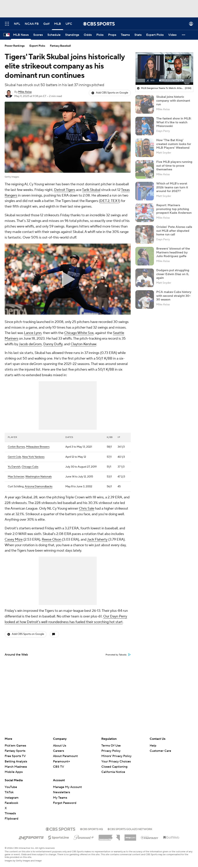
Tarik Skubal (91, 190)
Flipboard (11, 819)
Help (153, 746)
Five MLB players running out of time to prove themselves (174, 165)
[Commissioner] (109, 836)
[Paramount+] (84, 837)
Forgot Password (64, 803)
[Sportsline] (58, 837)
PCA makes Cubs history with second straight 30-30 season (173, 295)
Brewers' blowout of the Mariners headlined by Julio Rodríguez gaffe (173, 252)
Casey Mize (14, 539)
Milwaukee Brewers (38, 447)
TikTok (9, 792)
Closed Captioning (114, 767)
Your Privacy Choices (116, 761)
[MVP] (130, 836)
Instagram (12, 798)
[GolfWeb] (171, 838)
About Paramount (65, 756)
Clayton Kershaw (83, 344)
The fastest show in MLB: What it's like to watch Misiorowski (173, 122)
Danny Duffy (52, 344)
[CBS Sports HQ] (91, 829)
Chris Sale (86, 508)
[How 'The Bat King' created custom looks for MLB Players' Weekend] (144, 147)
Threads (10, 813)
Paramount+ (61, 761)
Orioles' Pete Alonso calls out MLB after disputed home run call (174, 230)
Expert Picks (37, 46)
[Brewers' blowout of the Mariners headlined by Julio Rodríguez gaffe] (144, 256)
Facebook (11, 803)
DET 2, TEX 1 (109, 201)
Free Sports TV (15, 756)
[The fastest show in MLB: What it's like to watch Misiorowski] (144, 126)
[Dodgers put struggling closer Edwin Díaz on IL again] (144, 278)
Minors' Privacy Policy (116, 756)
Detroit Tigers (64, 190)
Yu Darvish (14, 467)
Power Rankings (15, 46)
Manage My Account (67, 787)
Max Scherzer (16, 476)
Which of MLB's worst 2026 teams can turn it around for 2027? (172, 187)
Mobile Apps (14, 772)
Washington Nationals (38, 476)
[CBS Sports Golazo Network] (130, 829)
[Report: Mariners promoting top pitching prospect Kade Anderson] (144, 212)
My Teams (60, 798)
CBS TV (58, 767)
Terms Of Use (111, 746)
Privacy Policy (110, 751)
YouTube (11, 787)
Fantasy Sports (15, 751)
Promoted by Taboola (116, 654)
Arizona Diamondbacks (38, 486)
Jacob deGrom (30, 344)
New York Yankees (33, 457)
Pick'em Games (15, 746)
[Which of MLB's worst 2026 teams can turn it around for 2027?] (144, 191)
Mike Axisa (25, 92)
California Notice (113, 772)
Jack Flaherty (97, 539)
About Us (59, 746)
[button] (7, 23)
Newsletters (61, 792)
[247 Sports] (31, 837)
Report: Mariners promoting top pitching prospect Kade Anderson (174, 209)
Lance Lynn (32, 333)
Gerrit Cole (14, 457)
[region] (164, 68)
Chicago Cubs (30, 467)
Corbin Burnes (16, 447)
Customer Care (160, 751)
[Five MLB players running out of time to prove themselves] (144, 169)
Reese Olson (51, 539)
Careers (58, 751)
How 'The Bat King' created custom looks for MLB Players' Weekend (173, 143)
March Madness (16, 767)
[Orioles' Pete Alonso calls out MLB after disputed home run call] (144, 234)
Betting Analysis (16, 761)
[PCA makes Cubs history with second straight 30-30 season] (144, 299)
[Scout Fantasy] (150, 837)
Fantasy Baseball (60, 46)
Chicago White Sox (79, 333)
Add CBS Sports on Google (112, 92)
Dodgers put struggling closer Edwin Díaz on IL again (172, 274)
